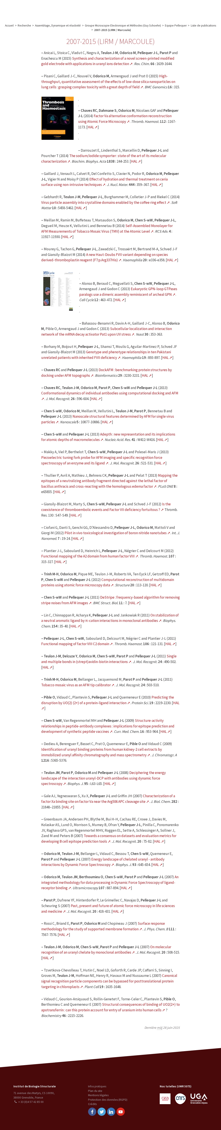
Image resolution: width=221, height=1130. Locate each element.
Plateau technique (79, 9)
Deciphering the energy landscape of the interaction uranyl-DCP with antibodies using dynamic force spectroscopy (103, 778)
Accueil (9, 25)
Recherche (55, 9)
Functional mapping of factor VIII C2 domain (75, 643)
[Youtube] (121, 1112)
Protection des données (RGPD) (107, 1100)
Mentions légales (98, 1095)
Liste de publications (203, 25)
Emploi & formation (138, 9)
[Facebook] (92, 1112)
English (196, 9)
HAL (91, 127)
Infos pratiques (97, 1086)
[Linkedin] (111, 1112)
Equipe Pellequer (176, 25)
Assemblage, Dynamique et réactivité (58, 25)
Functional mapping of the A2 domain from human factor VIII (88, 556)
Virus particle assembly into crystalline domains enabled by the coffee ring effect (103, 202)
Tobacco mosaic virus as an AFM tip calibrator (76, 685)
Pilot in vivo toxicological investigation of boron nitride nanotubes (116, 533)
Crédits (92, 1104)
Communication (108, 9)
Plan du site (95, 1091)
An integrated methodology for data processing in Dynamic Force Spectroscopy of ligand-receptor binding (109, 882)
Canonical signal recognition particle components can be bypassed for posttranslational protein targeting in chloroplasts (109, 981)
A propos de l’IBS (31, 9)
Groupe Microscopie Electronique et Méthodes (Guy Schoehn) (123, 25)
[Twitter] (102, 1112)
